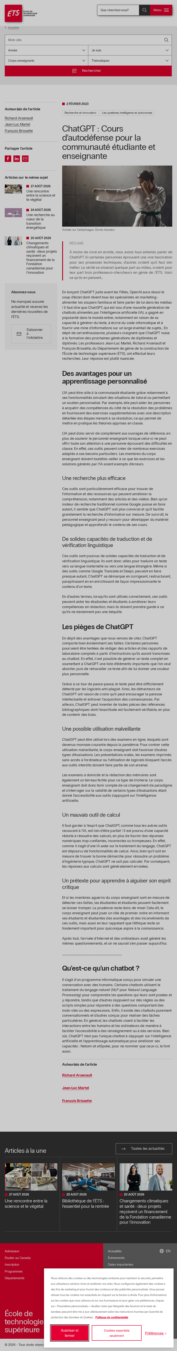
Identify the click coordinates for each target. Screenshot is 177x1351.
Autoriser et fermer (69, 1333)
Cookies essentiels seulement (117, 1333)
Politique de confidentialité (111, 1317)
